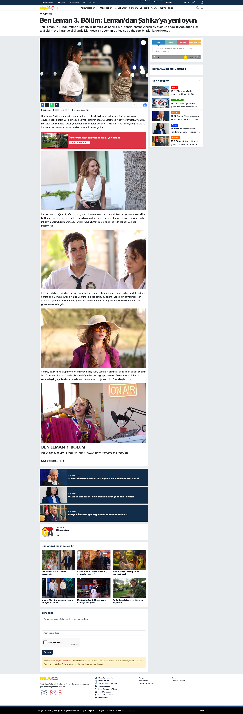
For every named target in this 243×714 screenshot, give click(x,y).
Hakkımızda (143, 681)
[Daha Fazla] (57, 105)
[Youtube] (60, 692)
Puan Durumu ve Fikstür (107, 689)
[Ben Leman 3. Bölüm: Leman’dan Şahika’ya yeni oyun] (94, 70)
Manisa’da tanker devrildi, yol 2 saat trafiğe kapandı (183, 93)
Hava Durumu (103, 681)
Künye (141, 678)
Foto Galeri (48, 3)
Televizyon (46, 14)
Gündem (133, 8)
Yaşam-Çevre (177, 100)
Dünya (162, 8)
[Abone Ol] (145, 105)
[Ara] (197, 8)
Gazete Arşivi (90, 3)
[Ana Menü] (202, 8)
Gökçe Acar (47, 110)
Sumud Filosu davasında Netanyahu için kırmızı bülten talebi (185, 118)
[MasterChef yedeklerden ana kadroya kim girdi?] (93, 588)
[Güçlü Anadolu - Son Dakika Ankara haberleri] (49, 8)
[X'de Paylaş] (47, 105)
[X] (46, 692)
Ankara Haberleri (89, 8)
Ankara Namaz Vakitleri (107, 683)
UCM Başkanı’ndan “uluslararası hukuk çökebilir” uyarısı (184, 131)
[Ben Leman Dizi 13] (94, 259)
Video (62, 3)
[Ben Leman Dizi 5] (94, 413)
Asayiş (154, 8)
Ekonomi (144, 8)
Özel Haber (106, 8)
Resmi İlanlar (120, 8)
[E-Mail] (58, 536)
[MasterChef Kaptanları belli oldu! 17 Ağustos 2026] (58, 588)
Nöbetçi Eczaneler (106, 678)
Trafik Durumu (104, 686)
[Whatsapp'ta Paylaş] (52, 105)
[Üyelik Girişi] (201, 2)
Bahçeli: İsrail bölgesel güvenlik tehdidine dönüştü (184, 143)
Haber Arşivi (103, 698)
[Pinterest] (51, 692)
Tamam (201, 710)
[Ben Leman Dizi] (94, 180)
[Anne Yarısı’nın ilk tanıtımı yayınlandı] (58, 560)
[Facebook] (42, 692)
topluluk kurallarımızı (64, 661)
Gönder (47, 652)
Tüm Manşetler (104, 692)
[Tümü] (200, 81)
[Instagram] (55, 692)
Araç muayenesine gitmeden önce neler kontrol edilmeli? (184, 105)
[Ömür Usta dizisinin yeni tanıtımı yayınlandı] (129, 588)
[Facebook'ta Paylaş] (42, 105)
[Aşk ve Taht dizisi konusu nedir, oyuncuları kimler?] (93, 560)
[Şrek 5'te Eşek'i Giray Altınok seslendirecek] (129, 560)
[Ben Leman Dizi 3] (94, 338)
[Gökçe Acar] (48, 532)
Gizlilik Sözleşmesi (146, 683)
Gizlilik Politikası (178, 681)
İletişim (175, 678)
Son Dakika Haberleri (107, 695)
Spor (170, 8)
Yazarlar (75, 3)
